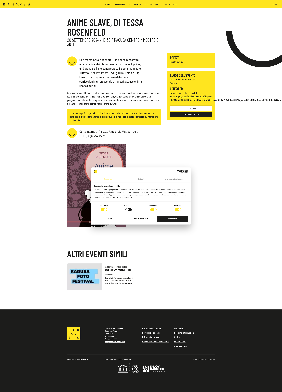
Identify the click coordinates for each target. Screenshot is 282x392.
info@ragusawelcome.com (115, 342)
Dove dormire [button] (135, 4)
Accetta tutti (172, 219)
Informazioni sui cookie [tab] (174, 179)
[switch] (128, 209)
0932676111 (112, 339)
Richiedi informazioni (191, 114)
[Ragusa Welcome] (16, 4)
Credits (177, 337)
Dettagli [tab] (141, 179)
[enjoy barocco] (154, 368)
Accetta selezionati (141, 219)
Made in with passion (204, 359)
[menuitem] (108, 4)
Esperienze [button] (120, 4)
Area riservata (180, 346)
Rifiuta (109, 219)
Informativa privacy (151, 337)
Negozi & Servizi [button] (170, 4)
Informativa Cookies (151, 328)
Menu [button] (275, 4)
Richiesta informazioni (184, 333)
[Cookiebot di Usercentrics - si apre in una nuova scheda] (178, 171)
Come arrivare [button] (191, 108)
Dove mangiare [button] (152, 4)
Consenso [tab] (108, 179)
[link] (84, 276)
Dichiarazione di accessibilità (155, 341)
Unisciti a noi (180, 341)
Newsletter (179, 328)
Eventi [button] (108, 4)
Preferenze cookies (151, 333)
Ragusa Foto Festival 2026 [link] (118, 270)
